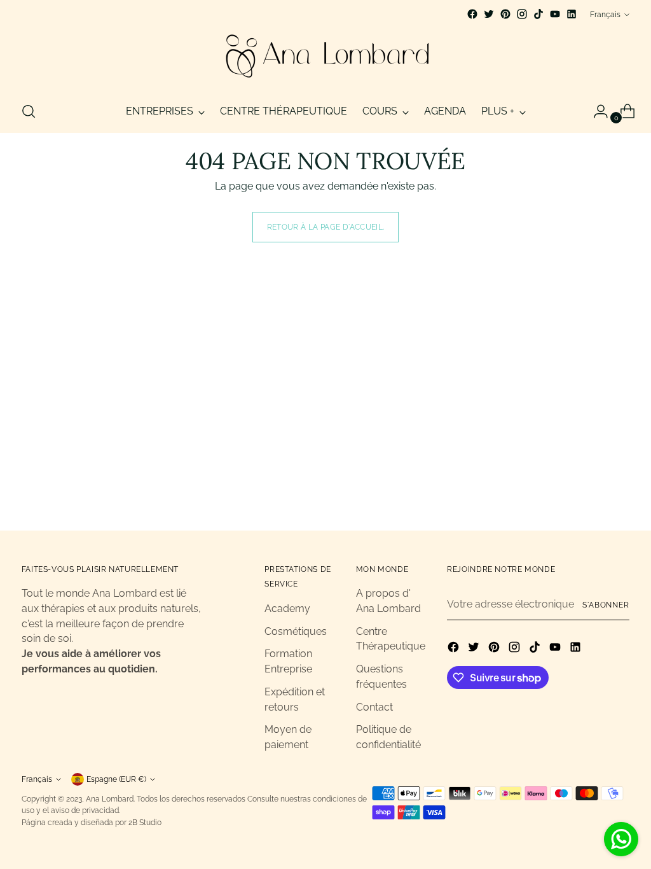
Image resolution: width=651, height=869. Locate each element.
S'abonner (605, 604)
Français (605, 14)
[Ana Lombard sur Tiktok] (538, 14)
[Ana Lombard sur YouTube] (555, 14)
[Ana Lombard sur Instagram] (522, 14)
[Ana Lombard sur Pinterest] (505, 14)
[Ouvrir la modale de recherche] (28, 111)
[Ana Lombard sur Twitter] (489, 14)
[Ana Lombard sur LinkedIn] (571, 14)
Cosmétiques (295, 631)
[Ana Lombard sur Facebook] (472, 14)
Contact (374, 707)
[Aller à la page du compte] (595, 111)
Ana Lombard (110, 798)
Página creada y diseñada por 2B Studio (91, 822)
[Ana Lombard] (325, 56)
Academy (287, 608)
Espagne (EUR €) (116, 779)
